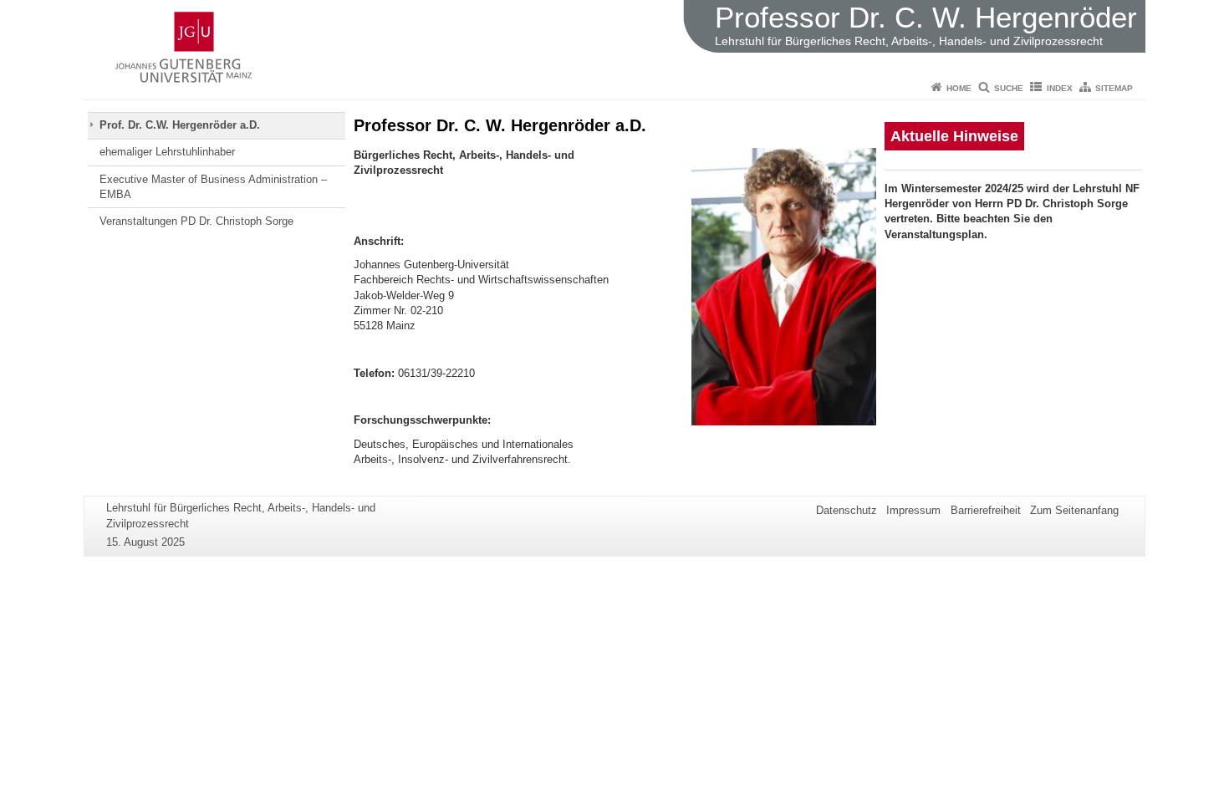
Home (958, 88)
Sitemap (1114, 88)
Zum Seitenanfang (1074, 510)
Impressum (913, 510)
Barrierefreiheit (986, 510)
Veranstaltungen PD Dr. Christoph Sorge (196, 221)
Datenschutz (846, 510)
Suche (1008, 88)
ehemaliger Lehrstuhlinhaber (167, 151)
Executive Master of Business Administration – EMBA (213, 187)
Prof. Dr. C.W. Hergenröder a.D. (179, 125)
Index (1060, 88)
